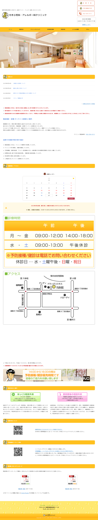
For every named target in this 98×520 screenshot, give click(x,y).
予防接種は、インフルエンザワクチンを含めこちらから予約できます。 (54, 451)
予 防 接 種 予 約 (87, 8)
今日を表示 (71, 198)
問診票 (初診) (22, 489)
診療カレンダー (86, 24)
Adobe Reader (25, 493)
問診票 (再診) (69, 489)
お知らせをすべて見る (89, 104)
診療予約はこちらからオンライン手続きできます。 (49, 429)
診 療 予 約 (88, 3)
